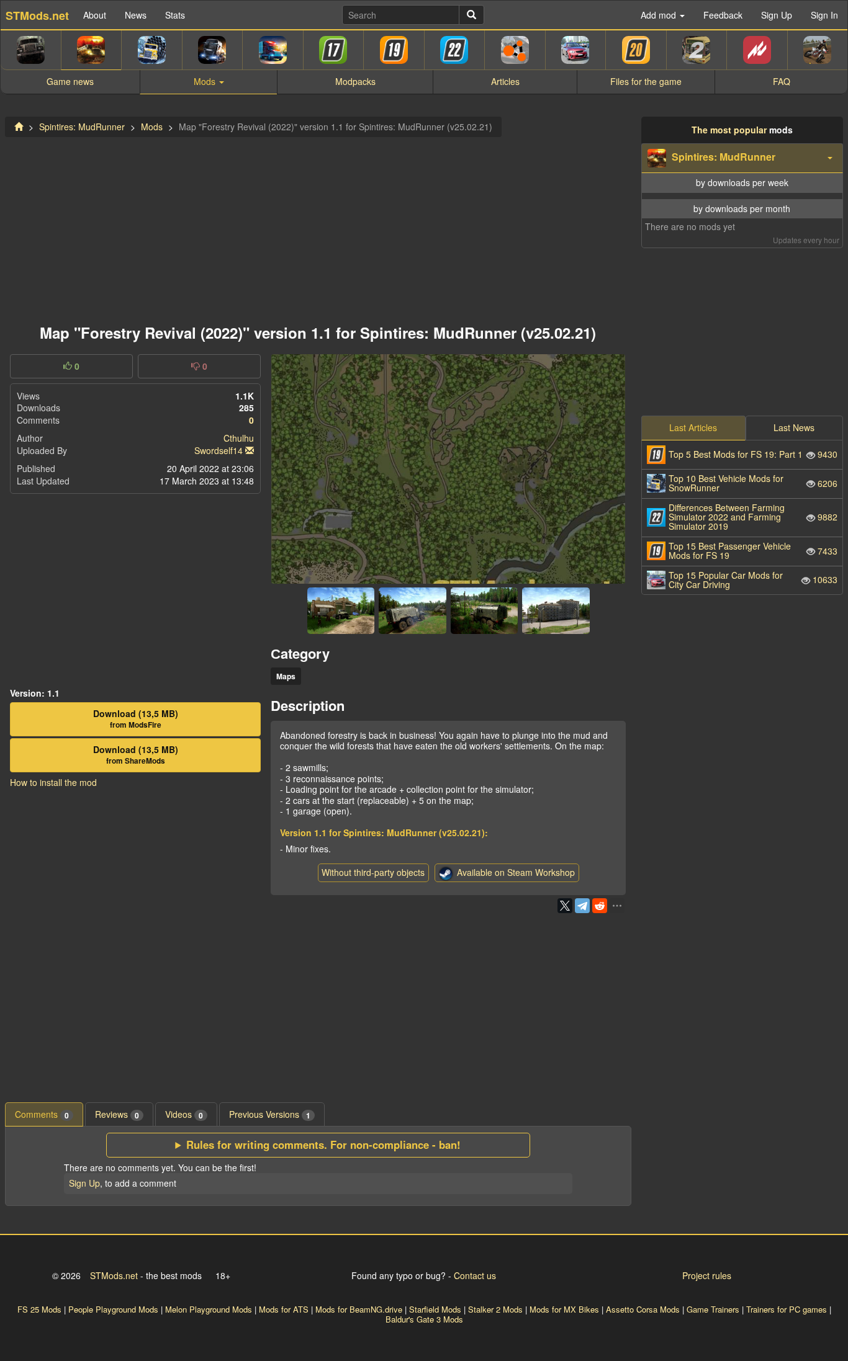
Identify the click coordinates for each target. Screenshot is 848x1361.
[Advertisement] (318, 227)
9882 (753, 517)
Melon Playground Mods (208, 1309)
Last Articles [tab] (693, 427)
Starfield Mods (435, 1309)
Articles (505, 81)
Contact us (475, 1275)
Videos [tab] (184, 1114)
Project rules (706, 1275)
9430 (753, 454)
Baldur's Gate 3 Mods (424, 1319)
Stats (175, 15)
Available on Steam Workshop (516, 872)
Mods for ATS (284, 1309)
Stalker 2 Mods (495, 1309)
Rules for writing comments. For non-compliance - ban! (323, 1144)
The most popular (729, 129)
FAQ (781, 81)
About (94, 15)
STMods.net (114, 1275)
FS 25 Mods (39, 1309)
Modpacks (355, 81)
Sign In (824, 15)
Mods (152, 126)
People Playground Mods (113, 1309)
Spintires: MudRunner (82, 126)
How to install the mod (53, 782)
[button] (742, 158)
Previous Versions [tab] (269, 1114)
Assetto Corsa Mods (643, 1309)
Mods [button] (206, 81)
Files (646, 81)
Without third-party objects (373, 872)
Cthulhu (238, 438)
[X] (564, 905)
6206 (753, 483)
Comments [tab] (42, 1114)
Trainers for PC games (786, 1309)
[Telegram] (582, 905)
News (136, 15)
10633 (753, 580)
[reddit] (599, 905)
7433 (753, 550)
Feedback (722, 15)
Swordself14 (218, 450)
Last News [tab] (794, 427)
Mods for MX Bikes (564, 1309)
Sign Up (776, 15)
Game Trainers (713, 1309)
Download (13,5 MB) (135, 719)
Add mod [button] (660, 15)
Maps (285, 676)
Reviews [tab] (117, 1114)
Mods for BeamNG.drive (358, 1309)
